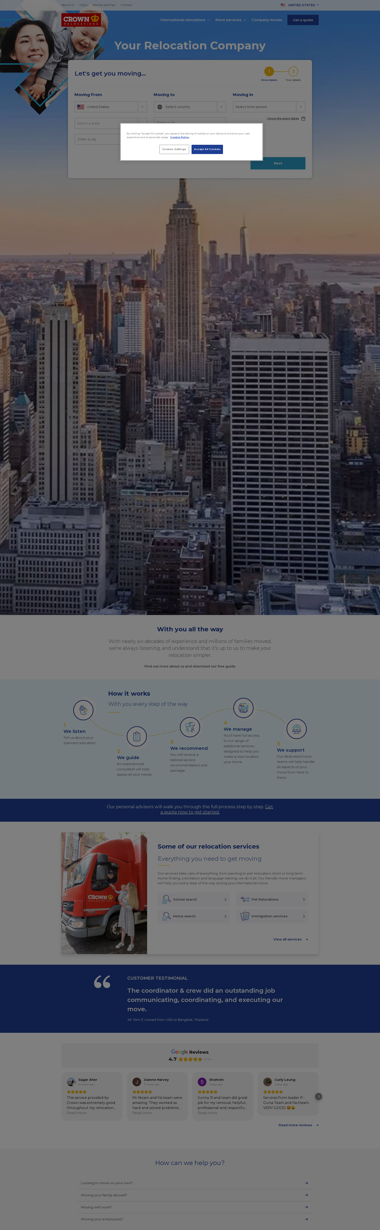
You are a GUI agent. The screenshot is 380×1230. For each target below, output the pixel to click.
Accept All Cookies (207, 149)
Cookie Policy (179, 137)
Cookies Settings (174, 149)
